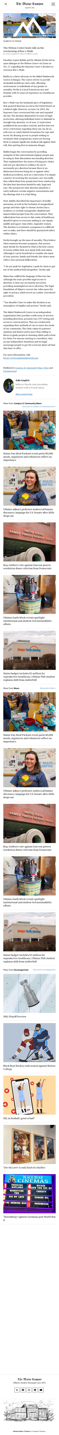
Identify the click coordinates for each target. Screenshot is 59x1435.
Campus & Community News (28, 367)
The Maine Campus (29, 4)
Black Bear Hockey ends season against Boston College (29, 1067)
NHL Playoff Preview (14, 1016)
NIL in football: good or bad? (19, 1118)
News (46, 367)
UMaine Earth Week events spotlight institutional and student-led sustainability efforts (27, 621)
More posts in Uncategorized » (44, 970)
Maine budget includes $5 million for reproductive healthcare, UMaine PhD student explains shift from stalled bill (29, 676)
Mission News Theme (21, 1431)
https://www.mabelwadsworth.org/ (20, 358)
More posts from (24, 394)
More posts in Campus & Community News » (39, 406)
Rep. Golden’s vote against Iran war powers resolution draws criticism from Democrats (27, 566)
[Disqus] (29, 1261)
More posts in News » (48, 688)
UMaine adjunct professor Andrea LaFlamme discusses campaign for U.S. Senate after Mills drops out (28, 512)
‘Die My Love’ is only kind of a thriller (24, 1167)
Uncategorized (10, 371)
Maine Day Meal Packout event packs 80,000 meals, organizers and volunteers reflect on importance (28, 457)
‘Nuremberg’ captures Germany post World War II (29, 1218)
